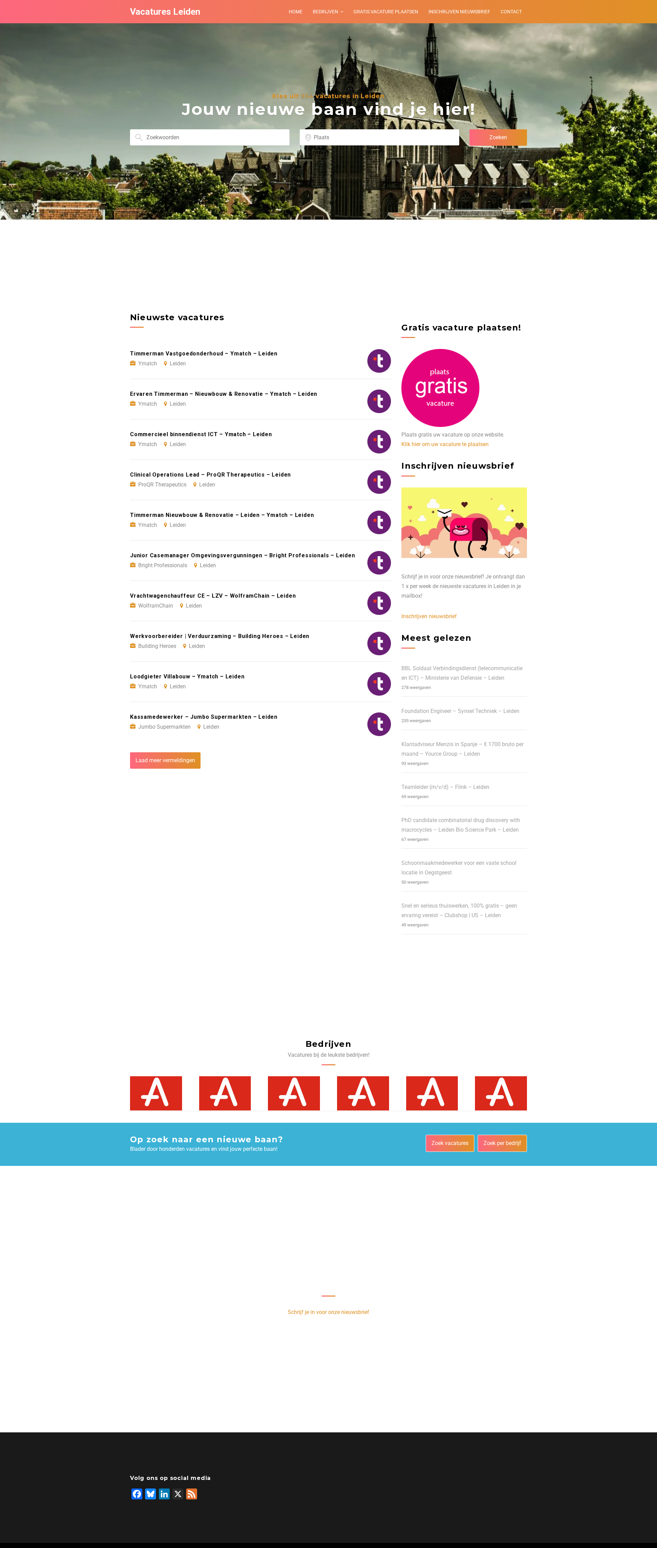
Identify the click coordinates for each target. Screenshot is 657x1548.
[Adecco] (156, 1093)
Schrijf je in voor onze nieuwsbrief (328, 1312)
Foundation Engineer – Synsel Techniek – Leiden (460, 711)
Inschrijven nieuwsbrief (459, 11)
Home (295, 11)
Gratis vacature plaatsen (385, 11)
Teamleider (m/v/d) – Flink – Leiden (445, 787)
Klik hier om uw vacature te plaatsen (445, 444)
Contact (511, 11)
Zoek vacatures (449, 1143)
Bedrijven (325, 11)
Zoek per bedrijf (502, 1143)
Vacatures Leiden (165, 11)
